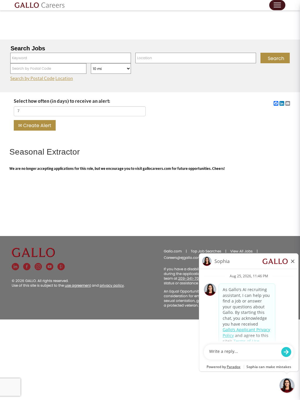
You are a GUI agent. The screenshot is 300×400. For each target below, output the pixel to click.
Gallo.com (173, 251)
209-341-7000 (191, 278)
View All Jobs (241, 251)
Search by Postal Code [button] (32, 78)
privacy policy (112, 285)
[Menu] (277, 5)
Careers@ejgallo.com (182, 257)
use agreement (78, 285)
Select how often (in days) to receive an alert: (62, 101)
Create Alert (36, 125)
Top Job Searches (206, 251)
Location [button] (64, 78)
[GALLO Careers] (39, 5)
